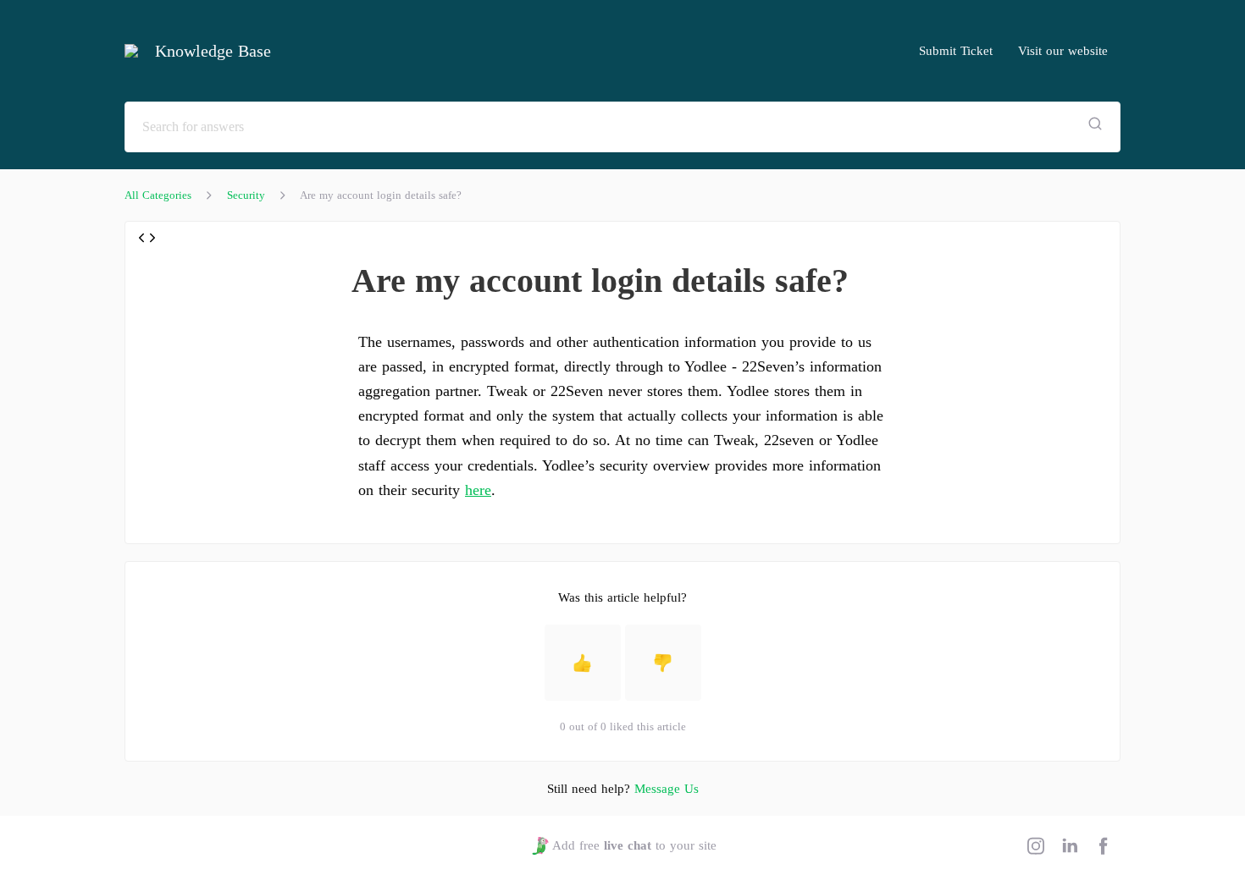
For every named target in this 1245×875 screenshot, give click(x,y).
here (478, 490)
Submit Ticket (956, 51)
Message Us (666, 788)
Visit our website (1063, 51)
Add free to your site (634, 845)
